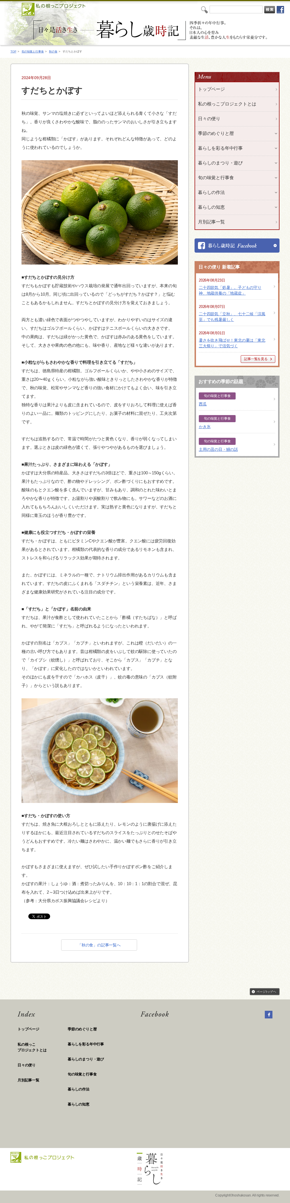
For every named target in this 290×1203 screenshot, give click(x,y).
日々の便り (209, 118)
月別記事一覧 (211, 221)
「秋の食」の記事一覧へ (99, 945)
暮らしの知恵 (78, 1104)
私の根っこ (32, 1047)
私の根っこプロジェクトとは (227, 104)
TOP (13, 51)
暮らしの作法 (78, 1089)
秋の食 (53, 51)
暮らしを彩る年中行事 (86, 1044)
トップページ (211, 89)
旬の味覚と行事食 (33, 51)
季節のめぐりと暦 (82, 1029)
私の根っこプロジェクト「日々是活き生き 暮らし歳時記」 (151, 30)
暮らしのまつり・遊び (86, 1059)
